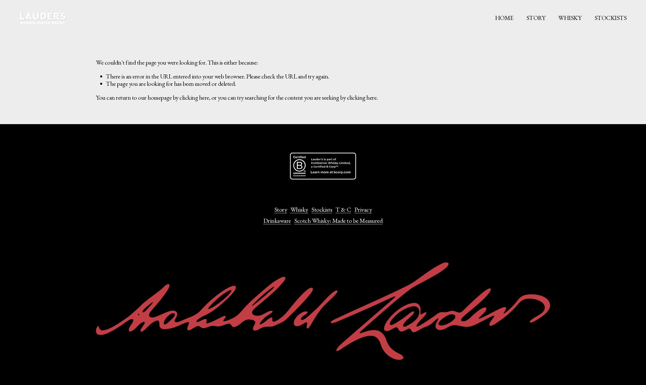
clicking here (194, 97)
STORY (536, 18)
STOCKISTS (611, 18)
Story (280, 209)
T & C (343, 209)
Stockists (321, 209)
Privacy (363, 209)
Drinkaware (277, 221)
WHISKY (569, 18)
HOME (504, 18)
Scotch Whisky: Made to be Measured (338, 221)
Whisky (299, 209)
